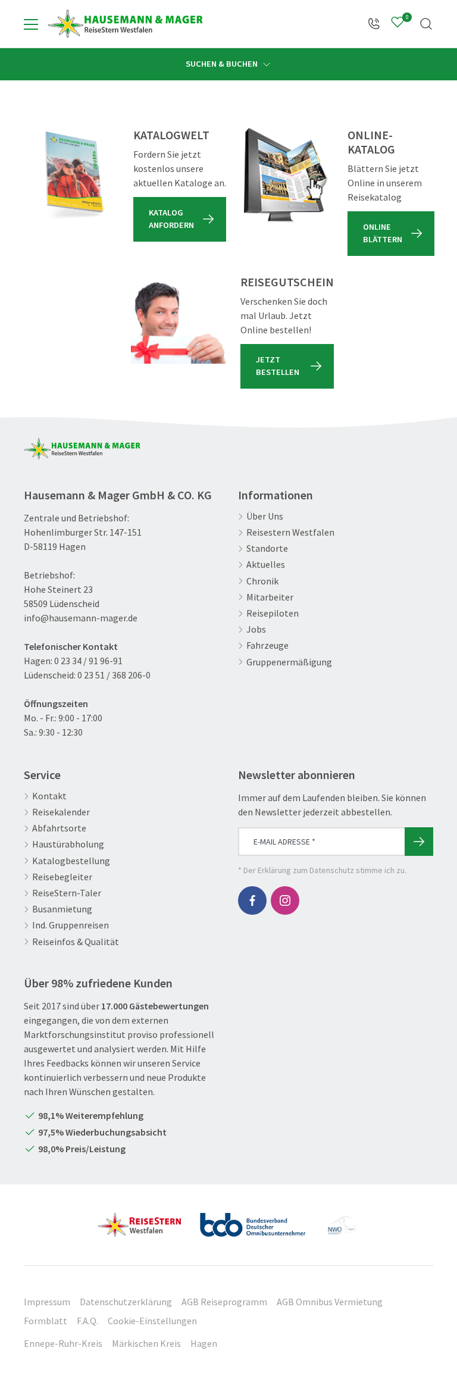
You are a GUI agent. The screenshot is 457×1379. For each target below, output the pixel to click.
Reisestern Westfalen (290, 532)
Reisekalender (61, 812)
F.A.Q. (87, 1321)
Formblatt (45, 1321)
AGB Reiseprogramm (224, 1302)
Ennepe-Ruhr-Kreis (63, 1343)
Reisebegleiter (62, 877)
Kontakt (49, 796)
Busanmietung (62, 909)
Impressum (47, 1302)
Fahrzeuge (267, 645)
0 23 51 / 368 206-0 (114, 675)
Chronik (262, 581)
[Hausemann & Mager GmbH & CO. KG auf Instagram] (285, 900)
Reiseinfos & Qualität (75, 942)
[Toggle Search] (426, 23)
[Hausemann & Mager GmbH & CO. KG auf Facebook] (252, 900)
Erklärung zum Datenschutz (306, 870)
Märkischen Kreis (146, 1343)
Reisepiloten (272, 613)
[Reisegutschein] (178, 322)
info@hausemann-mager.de (80, 618)
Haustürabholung (68, 844)
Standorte (267, 548)
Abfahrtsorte (59, 828)
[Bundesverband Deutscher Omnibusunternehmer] (252, 1220)
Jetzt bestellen (277, 366)
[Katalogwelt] (71, 175)
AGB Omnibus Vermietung (330, 1302)
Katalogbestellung (71, 861)
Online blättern (382, 233)
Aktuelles (265, 564)
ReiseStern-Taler (66, 893)
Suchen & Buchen (222, 63)
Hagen (203, 1343)
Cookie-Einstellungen (152, 1321)
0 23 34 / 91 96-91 (88, 661)
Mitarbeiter (269, 597)
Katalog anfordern (171, 219)
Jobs (256, 629)
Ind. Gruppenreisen (70, 925)
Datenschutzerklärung (126, 1302)
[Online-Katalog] (285, 175)
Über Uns (264, 516)
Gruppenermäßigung (289, 662)
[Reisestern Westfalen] (139, 1220)
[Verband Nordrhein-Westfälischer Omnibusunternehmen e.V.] (341, 1220)
